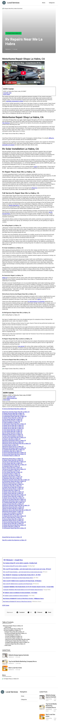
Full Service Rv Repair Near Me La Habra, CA (14, 437)
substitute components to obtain (14, 101)
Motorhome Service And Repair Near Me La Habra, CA (16, 443)
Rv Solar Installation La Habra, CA (11, 422)
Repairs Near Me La (14, 205)
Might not (4, 277)
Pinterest (39, 612)
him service (21, 346)
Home (43, 2)
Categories (52, 2)
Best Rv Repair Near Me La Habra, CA (12, 433)
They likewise (6, 123)
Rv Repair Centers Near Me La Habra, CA (13, 492)
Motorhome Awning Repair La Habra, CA (12, 489)
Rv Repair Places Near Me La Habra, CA (12, 418)
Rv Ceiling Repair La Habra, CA (10, 445)
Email (49, 612)
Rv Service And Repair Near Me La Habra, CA (14, 409)
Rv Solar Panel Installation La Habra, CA (12, 436)
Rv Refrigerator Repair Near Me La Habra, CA (14, 424)
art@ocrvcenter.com (11, 398)
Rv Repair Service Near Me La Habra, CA (12, 425)
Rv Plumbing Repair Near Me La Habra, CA (13, 415)
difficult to (51, 138)
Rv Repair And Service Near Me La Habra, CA (14, 516)
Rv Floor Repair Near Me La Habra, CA (12, 419)
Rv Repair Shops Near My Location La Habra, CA (17, 642)
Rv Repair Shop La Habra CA (13, 33)
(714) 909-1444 (7, 93)
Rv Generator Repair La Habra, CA (11, 455)
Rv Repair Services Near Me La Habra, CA (13, 413)
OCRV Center (6, 94)
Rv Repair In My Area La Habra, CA (11, 439)
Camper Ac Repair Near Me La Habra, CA (13, 504)
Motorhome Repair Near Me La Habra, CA (13, 507)
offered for (34, 188)
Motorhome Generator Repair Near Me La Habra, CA (15, 412)
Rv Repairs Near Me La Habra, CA (11, 490)
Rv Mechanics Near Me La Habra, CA (12, 451)
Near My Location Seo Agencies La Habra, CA (14, 540)
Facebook (21, 612)
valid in (39, 299)
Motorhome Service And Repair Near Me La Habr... (18, 639)
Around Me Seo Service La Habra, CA (12, 537)
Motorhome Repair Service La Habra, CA (12, 442)
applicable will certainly (8, 145)
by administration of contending (36, 301)
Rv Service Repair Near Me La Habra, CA (12, 484)
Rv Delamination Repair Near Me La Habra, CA (14, 416)
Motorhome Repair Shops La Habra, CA (12, 434)
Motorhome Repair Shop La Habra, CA (12, 421)
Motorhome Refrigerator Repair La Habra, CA (14, 440)
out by (35, 166)
